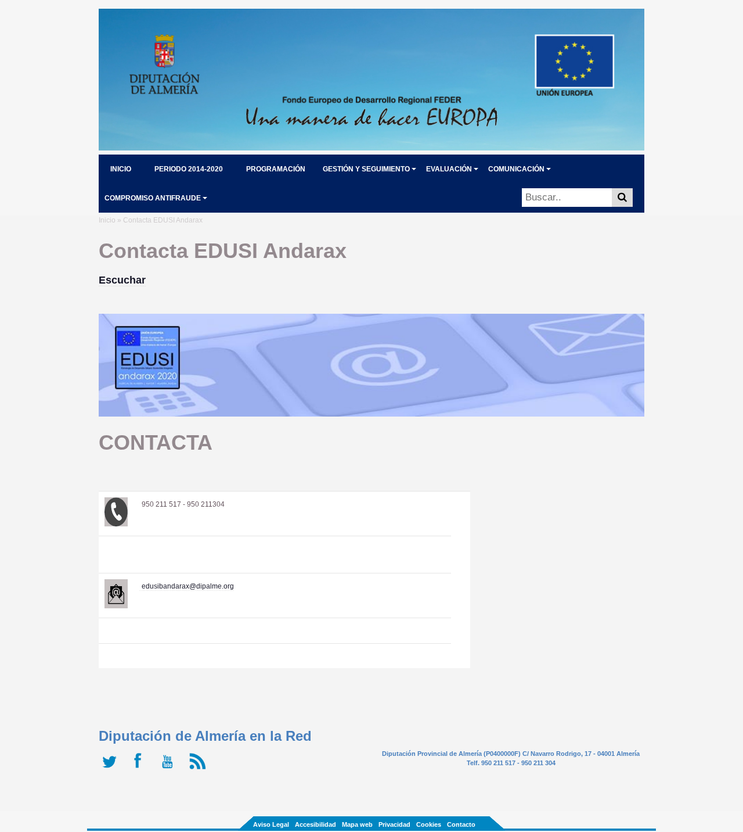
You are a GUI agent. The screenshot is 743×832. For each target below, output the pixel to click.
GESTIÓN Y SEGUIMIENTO (366, 169)
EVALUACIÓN (449, 169)
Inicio (107, 220)
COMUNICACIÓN (516, 169)
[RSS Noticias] (199, 769)
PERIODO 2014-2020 (188, 169)
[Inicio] (371, 147)
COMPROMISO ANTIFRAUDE (152, 198)
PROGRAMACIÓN (275, 169)
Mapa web (357, 824)
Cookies (428, 824)
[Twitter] (112, 769)
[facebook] (141, 769)
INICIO (120, 169)
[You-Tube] (170, 769)
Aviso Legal (271, 824)
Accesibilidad (315, 824)
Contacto (461, 824)
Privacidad (394, 824)
